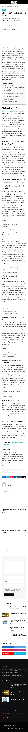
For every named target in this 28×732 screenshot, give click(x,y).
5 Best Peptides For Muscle (16, 469)
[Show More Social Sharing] (25, 25)
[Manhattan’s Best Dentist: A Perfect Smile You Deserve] (14, 522)
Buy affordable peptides (8, 111)
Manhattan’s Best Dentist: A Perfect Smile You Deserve (14, 530)
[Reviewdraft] (14, 2)
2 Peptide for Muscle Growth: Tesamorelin (14, 93)
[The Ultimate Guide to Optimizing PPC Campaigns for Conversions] (5, 622)
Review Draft (8, 18)
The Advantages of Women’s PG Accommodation (13, 550)
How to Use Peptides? (9, 99)
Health (3, 9)
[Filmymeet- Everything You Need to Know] (5, 615)
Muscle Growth (5, 472)
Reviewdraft (21, 725)
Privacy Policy (14, 728)
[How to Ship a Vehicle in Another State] (5, 629)
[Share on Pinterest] (15, 25)
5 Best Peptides (5, 469)
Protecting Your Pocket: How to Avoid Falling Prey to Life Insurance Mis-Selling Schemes (18, 635)
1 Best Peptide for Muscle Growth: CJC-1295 (15, 92)
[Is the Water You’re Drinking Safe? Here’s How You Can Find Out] (14, 501)
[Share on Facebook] (4, 25)
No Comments (18, 20)
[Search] (26, 2)
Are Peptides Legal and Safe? (10, 101)
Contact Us (20, 728)
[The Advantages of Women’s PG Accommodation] (14, 541)
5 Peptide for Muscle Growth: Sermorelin (14, 98)
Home (3, 6)
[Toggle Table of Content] (23, 84)
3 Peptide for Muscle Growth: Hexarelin (14, 95)
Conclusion (6, 103)
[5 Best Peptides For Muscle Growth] (14, 37)
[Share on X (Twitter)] (9, 25)
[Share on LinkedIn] (20, 25)
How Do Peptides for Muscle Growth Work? (13, 87)
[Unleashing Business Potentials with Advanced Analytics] (5, 608)
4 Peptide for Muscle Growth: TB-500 (13, 96)
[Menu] (2, 2)
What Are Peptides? (8, 85)
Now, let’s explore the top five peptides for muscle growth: (14, 89)
